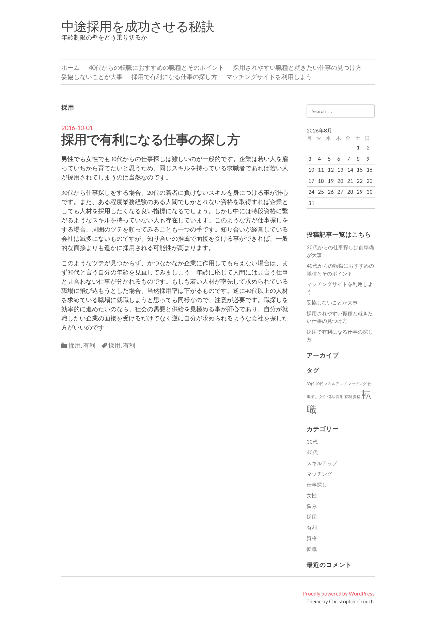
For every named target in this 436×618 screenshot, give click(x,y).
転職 (312, 549)
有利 (89, 345)
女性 (322, 396)
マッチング (357, 383)
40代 (319, 383)
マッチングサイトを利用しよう (269, 76)
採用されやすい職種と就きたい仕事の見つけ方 (297, 67)
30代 (310, 383)
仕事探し (317, 484)
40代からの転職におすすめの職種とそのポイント (156, 67)
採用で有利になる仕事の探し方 (174, 76)
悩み (331, 396)
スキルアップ (335, 383)
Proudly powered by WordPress (338, 593)
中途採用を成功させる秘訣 (137, 26)
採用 (74, 345)
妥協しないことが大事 (92, 76)
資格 (356, 396)
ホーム (70, 67)
